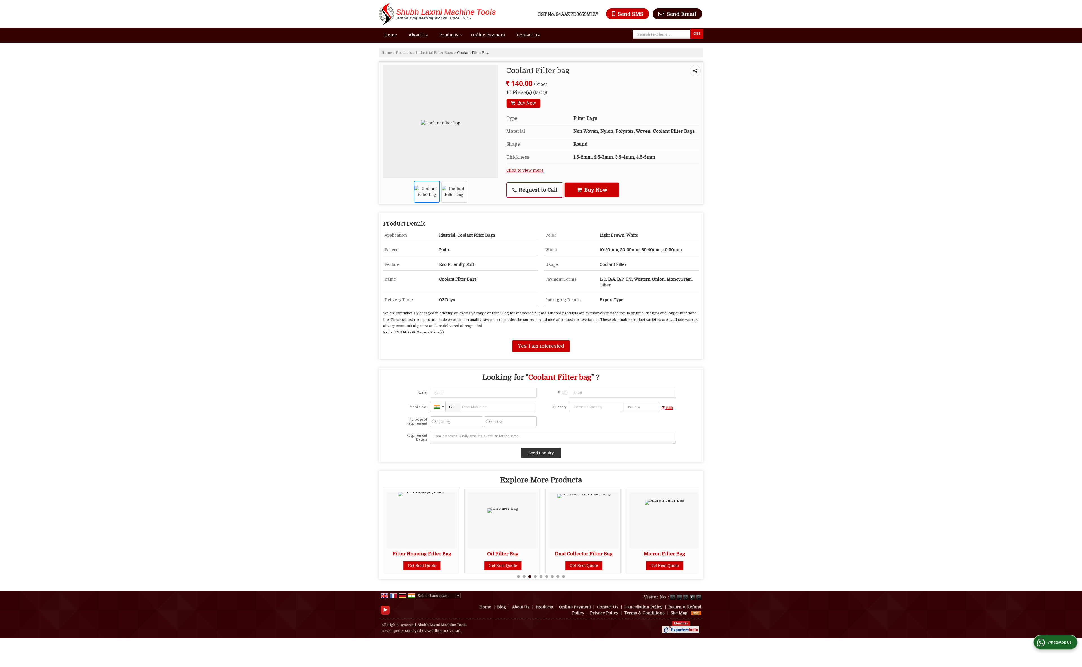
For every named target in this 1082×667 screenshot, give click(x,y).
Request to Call (537, 190)
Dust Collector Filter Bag (554, 553)
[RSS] (696, 613)
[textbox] (663, 34)
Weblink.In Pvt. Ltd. (444, 631)
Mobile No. (418, 407)
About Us (418, 34)
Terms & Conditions (644, 613)
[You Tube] (385, 610)
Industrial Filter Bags (434, 53)
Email (562, 392)
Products (448, 34)
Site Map (679, 613)
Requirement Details (417, 437)
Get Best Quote (392, 565)
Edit (669, 408)
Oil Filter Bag (473, 553)
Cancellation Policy (643, 607)
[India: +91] (438, 407)
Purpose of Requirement (417, 421)
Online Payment (488, 34)
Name (422, 392)
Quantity (559, 407)
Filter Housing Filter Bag (391, 553)
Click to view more (525, 170)
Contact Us (528, 34)
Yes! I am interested (541, 346)
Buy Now (526, 103)
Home (390, 34)
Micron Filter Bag (634, 553)
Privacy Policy (604, 613)
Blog (501, 607)
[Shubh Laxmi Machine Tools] (437, 14)
